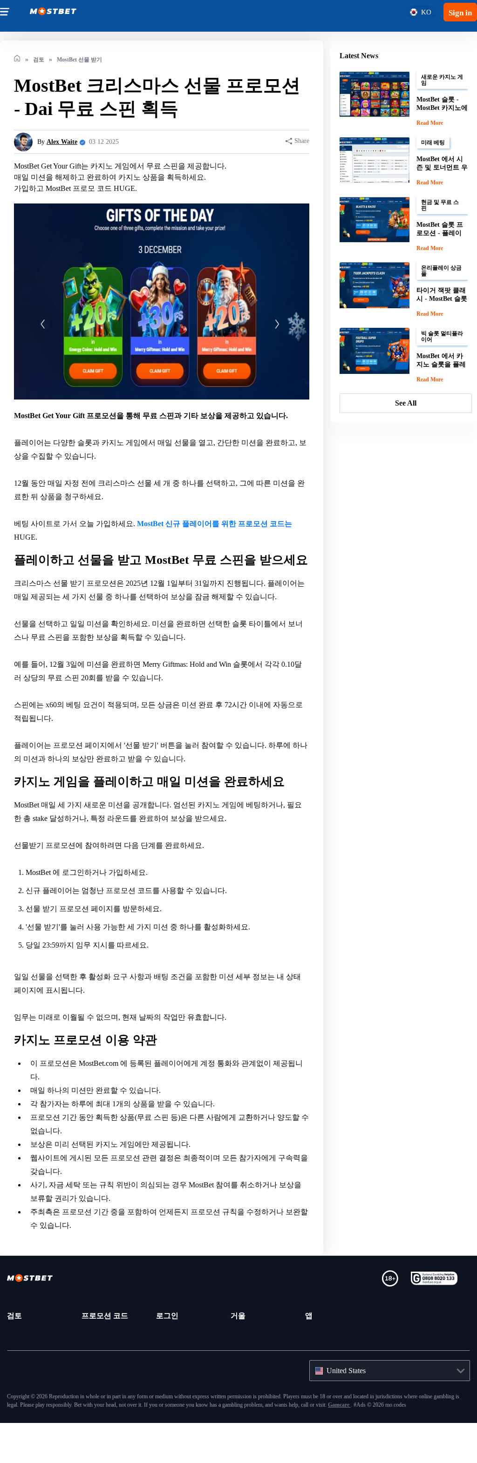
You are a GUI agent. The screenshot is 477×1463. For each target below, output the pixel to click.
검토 (14, 1329)
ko (424, 11)
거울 (238, 1329)
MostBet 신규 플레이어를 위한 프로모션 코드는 (219, 523)
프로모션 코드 (105, 1329)
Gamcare (457, 1418)
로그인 (167, 1329)
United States (351, 1384)
